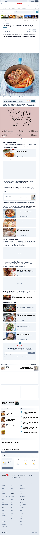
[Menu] (1, 3)
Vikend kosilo (8, 424)
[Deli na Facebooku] (7, 31)
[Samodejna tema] (28, 1)
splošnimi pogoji (12, 354)
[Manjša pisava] (32, 31)
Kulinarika (13, 296)
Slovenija (10, 196)
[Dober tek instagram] (7, 532)
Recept (18, 210)
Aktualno (4, 438)
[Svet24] (4, 1)
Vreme (4, 455)
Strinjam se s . (10, 354)
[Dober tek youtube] (4, 532)
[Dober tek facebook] (2, 532)
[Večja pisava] (35, 31)
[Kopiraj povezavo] (9, 31)
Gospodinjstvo (8, 430)
